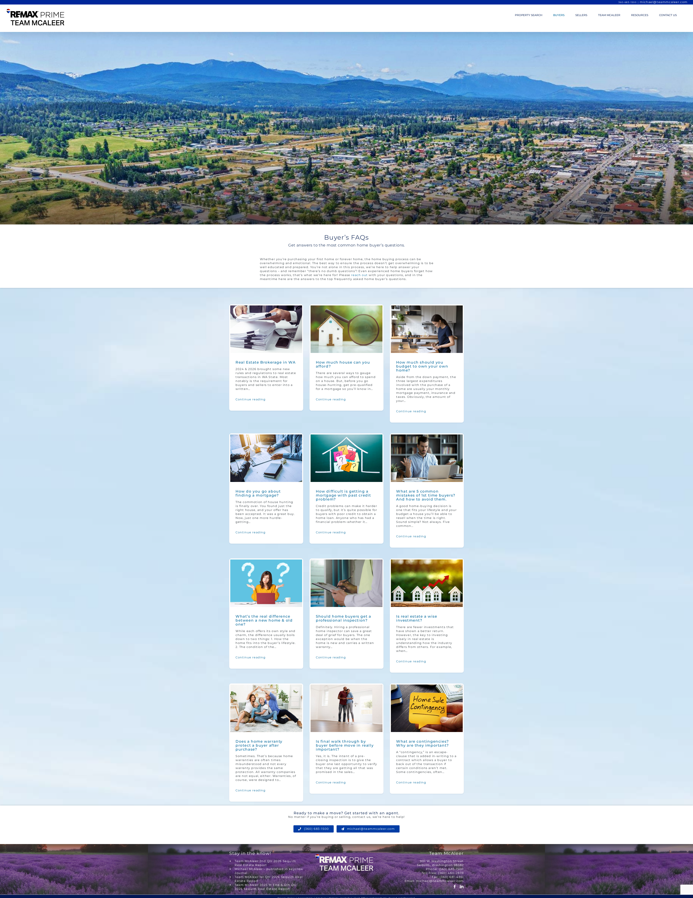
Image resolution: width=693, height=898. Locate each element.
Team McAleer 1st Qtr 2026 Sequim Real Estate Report (268, 879)
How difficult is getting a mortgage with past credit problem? (343, 495)
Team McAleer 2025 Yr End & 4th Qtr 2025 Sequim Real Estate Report (266, 887)
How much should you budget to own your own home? (422, 366)
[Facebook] (455, 886)
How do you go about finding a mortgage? (258, 493)
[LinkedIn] (462, 886)
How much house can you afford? (343, 364)
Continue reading (251, 399)
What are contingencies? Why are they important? (422, 743)
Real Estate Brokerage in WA (266, 362)
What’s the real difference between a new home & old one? (264, 620)
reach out (359, 275)
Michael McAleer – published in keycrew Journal (269, 871)
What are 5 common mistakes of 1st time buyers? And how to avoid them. (425, 495)
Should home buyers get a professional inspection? (343, 618)
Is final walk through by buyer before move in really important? (345, 745)
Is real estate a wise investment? (416, 618)
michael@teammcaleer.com (664, 2)
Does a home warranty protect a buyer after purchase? (259, 745)
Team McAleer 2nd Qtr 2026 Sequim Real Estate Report (265, 863)
